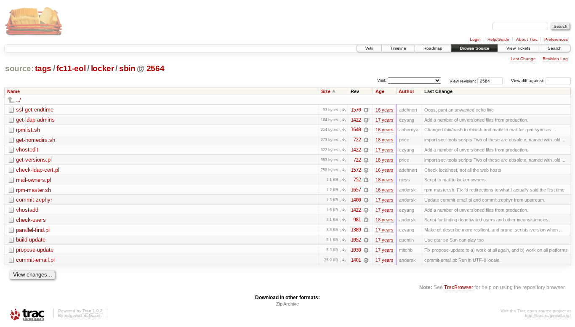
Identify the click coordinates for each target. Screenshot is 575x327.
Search (555, 48)
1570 (356, 110)
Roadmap (432, 48)
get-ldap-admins (35, 120)
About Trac (527, 39)
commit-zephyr (34, 200)
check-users (31, 220)
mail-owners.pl (33, 180)
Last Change (523, 58)
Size (325, 91)
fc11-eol (70, 68)
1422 (356, 120)
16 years (384, 109)
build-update (30, 240)
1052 (356, 240)
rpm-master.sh (33, 190)
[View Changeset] (366, 110)
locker (102, 68)
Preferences (556, 39)
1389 (356, 230)
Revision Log (555, 58)
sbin (127, 68)
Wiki (369, 48)
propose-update (34, 250)
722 (357, 140)
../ (18, 100)
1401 (356, 260)
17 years (384, 119)
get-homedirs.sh (35, 140)
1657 (356, 190)
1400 (356, 200)
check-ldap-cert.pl (37, 170)
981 (357, 220)
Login (475, 39)
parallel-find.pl (33, 230)
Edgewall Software (82, 315)
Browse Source (474, 48)
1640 (356, 130)
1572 (356, 170)
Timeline (398, 48)
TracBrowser (458, 287)
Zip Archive (287, 303)
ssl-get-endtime (34, 109)
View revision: (463, 80)
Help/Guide (498, 39)
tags (43, 68)
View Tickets (518, 48)
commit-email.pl (35, 260)
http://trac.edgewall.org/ (548, 315)
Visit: (381, 80)
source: (19, 68)
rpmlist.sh (28, 130)
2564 (155, 68)
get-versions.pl (34, 160)
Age (379, 91)
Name (13, 91)
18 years (384, 139)
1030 (356, 250)
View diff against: (528, 80)
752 (357, 180)
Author (406, 91)
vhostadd (27, 210)
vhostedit (27, 149)
